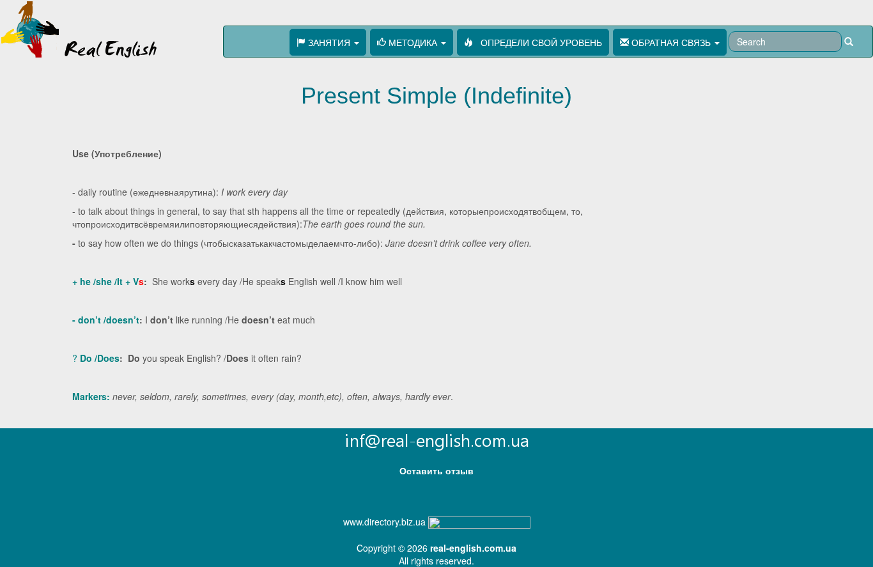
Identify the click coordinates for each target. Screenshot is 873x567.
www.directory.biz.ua (384, 521)
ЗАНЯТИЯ (329, 42)
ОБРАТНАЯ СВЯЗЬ (671, 42)
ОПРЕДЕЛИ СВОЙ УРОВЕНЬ (537, 42)
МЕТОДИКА (413, 42)
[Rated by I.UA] (479, 521)
